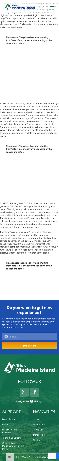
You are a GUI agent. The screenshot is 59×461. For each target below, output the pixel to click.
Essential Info (39, 424)
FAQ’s (5, 424)
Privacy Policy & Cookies (10, 431)
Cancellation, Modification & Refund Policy (13, 446)
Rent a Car (38, 429)
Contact (37, 440)
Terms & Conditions (11, 437)
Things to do (39, 434)
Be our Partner (9, 419)
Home (36, 419)
